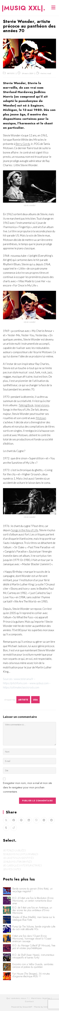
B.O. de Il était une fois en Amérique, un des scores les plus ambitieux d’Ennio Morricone (32, 910)
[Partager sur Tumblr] (6, 828)
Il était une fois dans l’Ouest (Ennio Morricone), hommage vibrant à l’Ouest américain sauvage (31, 938)
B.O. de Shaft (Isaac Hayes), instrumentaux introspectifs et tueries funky (33, 956)
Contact (29, 1001)
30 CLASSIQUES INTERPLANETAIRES (22, 865)
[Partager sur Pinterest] (21, 820)
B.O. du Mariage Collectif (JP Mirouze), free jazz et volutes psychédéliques (33, 947)
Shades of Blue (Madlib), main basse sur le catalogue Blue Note (33, 918)
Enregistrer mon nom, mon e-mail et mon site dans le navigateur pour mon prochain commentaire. (27, 787)
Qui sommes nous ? (17, 998)
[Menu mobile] (53, 8)
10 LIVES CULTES (12, 869)
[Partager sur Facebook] (14, 820)
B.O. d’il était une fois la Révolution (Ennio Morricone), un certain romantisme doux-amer (32, 900)
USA (35, 699)
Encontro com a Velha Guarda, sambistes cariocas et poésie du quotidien (32, 965)
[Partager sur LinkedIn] (29, 820)
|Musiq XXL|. (23, 8)
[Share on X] (6, 820)
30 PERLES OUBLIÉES (14, 850)
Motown (41, 418)
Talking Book (26, 405)
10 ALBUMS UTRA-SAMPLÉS (17, 861)
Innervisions (42, 405)
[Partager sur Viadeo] (14, 828)
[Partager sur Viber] (36, 820)
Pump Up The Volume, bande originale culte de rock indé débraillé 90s (33, 928)
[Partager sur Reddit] (51, 820)
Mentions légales (40, 998)
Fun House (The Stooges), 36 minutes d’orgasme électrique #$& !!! (31, 975)
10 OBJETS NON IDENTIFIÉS (18, 857)
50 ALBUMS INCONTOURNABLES (20, 854)
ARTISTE (10, 73)
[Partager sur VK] (44, 820)
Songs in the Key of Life (24, 530)
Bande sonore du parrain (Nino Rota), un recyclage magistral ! (32, 890)
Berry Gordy (23, 143)
